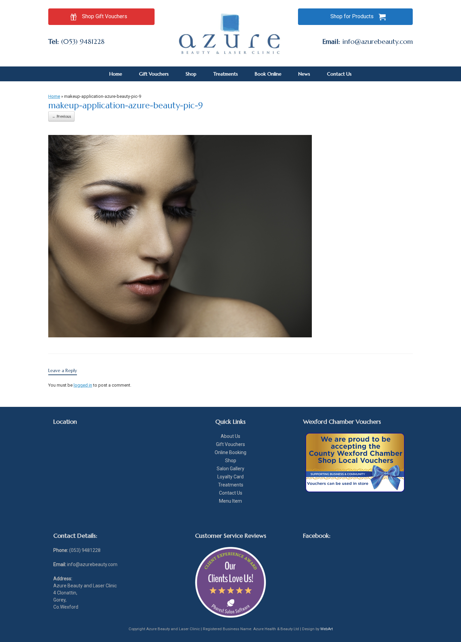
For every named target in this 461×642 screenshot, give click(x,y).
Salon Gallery (230, 468)
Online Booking (230, 452)
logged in (83, 385)
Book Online (268, 74)
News (304, 74)
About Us (230, 436)
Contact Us (339, 74)
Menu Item (230, 501)
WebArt (326, 628)
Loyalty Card (230, 476)
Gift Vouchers (154, 74)
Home (115, 74)
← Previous (61, 116)
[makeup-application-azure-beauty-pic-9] (180, 335)
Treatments (225, 74)
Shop (191, 74)
